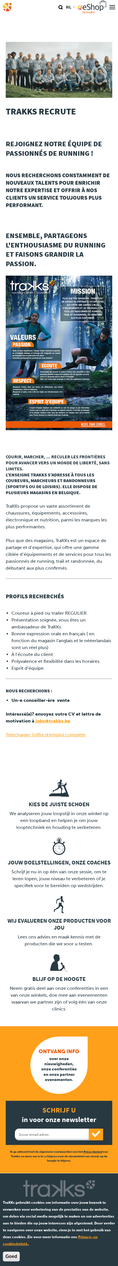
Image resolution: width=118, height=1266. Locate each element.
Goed (11, 1256)
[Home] (7, 7)
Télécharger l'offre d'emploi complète (46, 734)
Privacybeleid (92, 1152)
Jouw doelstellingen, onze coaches (59, 862)
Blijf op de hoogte (59, 979)
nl (68, 7)
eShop (92, 7)
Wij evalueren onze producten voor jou (59, 924)
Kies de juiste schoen (59, 804)
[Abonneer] (96, 1134)
